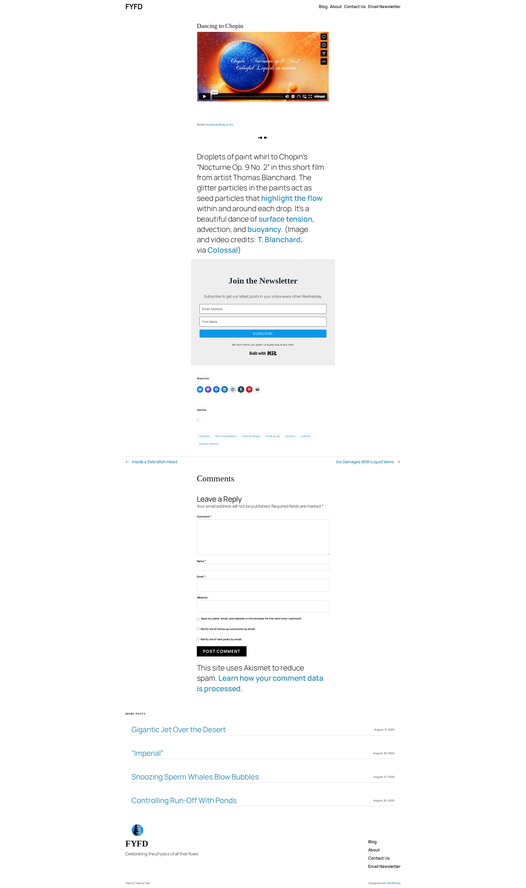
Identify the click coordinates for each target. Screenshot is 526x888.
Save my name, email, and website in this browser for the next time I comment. (251, 618)
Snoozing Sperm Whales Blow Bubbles (195, 777)
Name (201, 561)
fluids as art (273, 436)
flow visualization (225, 436)
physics (290, 436)
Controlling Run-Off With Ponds (184, 800)
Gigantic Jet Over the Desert (179, 729)
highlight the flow (291, 198)
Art (231, 124)
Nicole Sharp (218, 124)
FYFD (133, 6)
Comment (204, 516)
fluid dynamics (251, 436)
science (306, 436)
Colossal (223, 250)
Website (202, 597)
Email (201, 576)
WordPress (394, 883)
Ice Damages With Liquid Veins (365, 461)
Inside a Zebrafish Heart (155, 461)
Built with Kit (263, 353)
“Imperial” (147, 753)
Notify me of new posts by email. (221, 639)
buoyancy (264, 229)
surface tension (285, 219)
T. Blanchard (279, 239)
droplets (204, 436)
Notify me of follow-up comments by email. (228, 629)
